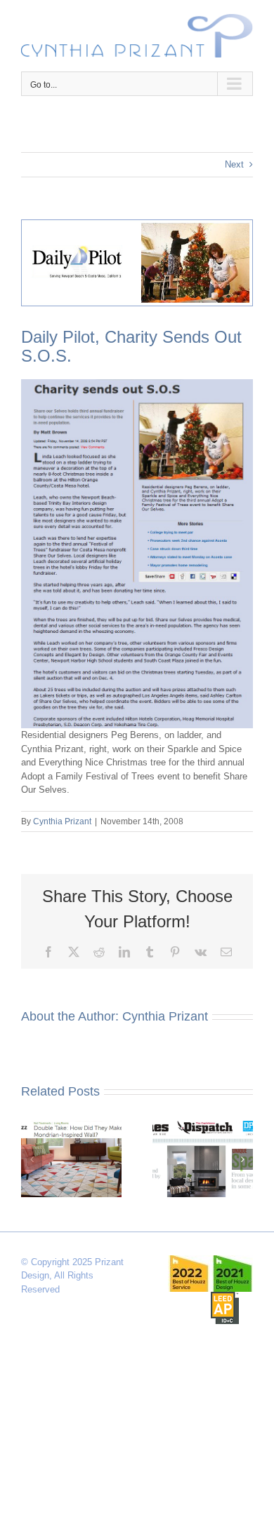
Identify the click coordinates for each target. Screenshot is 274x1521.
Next (234, 164)
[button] (31, 1159)
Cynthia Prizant (62, 821)
